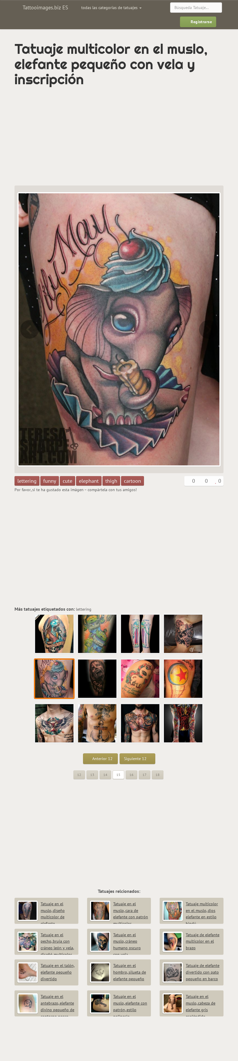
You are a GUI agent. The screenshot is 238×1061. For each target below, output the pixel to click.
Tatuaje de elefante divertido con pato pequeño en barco (202, 972)
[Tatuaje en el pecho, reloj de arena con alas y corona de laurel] (54, 723)
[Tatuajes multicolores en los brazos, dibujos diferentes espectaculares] (183, 723)
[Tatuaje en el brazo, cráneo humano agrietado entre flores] (29, 329)
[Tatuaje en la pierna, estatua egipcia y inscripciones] (140, 634)
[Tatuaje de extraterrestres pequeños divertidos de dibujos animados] (97, 634)
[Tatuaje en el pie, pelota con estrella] (183, 679)
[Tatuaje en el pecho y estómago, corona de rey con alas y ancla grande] (97, 723)
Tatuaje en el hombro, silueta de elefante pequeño (129, 972)
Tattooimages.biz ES (44, 7)
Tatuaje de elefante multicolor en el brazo (202, 941)
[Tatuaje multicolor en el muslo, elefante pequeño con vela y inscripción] (54, 679)
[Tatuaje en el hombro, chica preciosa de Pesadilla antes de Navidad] (54, 634)
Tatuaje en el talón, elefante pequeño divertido (58, 972)
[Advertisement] (82, 136)
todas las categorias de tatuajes (110, 7)
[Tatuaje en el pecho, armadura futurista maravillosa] (140, 723)
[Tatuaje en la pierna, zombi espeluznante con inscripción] (208, 329)
